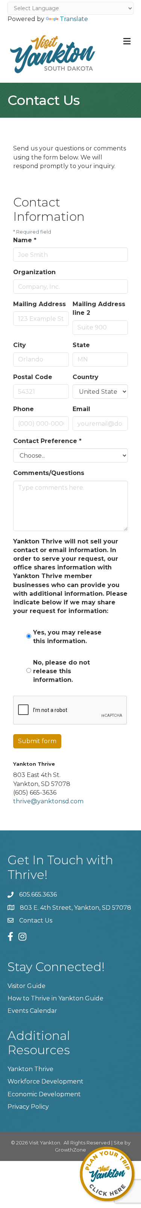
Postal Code (32, 377)
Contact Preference (47, 441)
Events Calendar (32, 1010)
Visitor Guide (26, 985)
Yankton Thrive (30, 1069)
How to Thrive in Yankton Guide (55, 998)
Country (86, 377)
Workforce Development (45, 1081)
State (81, 345)
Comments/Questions (48, 473)
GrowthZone (70, 1150)
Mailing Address (39, 304)
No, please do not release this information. (61, 671)
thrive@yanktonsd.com (48, 801)
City (19, 345)
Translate (74, 19)
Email (81, 409)
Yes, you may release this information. (67, 637)
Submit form (37, 741)
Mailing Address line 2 (99, 308)
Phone (23, 409)
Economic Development (44, 1094)
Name (24, 240)
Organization (34, 272)
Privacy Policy (28, 1106)
